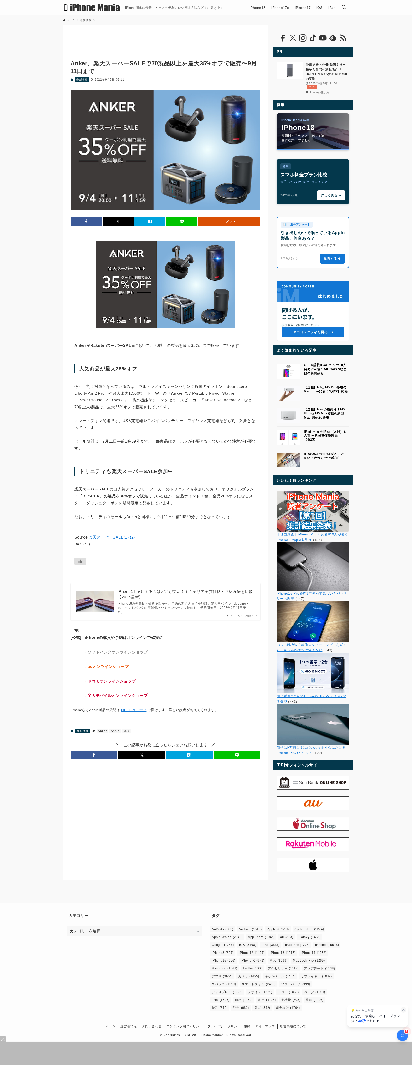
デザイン (260, 992)
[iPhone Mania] (92, 7)
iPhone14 (313, 952)
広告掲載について (293, 1026)
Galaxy (310, 937)
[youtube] (323, 38)
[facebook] (282, 38)
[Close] (3, 1039)
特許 (219, 1007)
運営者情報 (128, 1026)
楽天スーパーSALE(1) (109, 537)
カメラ (248, 976)
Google (223, 945)
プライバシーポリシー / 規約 (228, 1026)
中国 (220, 1000)
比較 (315, 1000)
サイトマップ (265, 1026)
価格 (243, 1000)
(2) (132, 537)
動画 (267, 1000)
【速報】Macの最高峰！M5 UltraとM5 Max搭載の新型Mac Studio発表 (324, 413)
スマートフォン (259, 984)
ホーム (110, 1026)
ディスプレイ (227, 992)
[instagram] (303, 38)
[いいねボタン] (80, 561)
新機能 (290, 1000)
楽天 (127, 731)
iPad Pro (297, 945)
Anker (102, 731)
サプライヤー (316, 976)
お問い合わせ (152, 1026)
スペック (224, 984)
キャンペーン (280, 976)
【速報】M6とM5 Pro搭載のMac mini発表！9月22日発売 (326, 389)
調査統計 (288, 1007)
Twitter (252, 968)
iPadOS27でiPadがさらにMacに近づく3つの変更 (324, 456)
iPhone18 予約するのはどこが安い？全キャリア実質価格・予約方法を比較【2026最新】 (185, 594)
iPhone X (252, 960)
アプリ (222, 976)
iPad (271, 945)
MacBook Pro (309, 960)
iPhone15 (223, 960)
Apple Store (309, 929)
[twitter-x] (292, 38)
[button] (86, 221)
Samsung (224, 968)
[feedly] (333, 38)
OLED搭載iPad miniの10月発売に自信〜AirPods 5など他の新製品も (325, 369)
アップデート (319, 968)
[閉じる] (403, 1010)
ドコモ (288, 992)
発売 (241, 1007)
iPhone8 (222, 952)
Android (250, 929)
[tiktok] (313, 38)
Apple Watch (227, 937)
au (286, 937)
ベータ (314, 992)
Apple (115, 731)
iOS (247, 945)
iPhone (327, 945)
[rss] (343, 38)
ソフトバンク (295, 984)
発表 (262, 1007)
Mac (278, 960)
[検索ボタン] (344, 7)
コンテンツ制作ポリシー (184, 1026)
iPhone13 (282, 952)
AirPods (222, 929)
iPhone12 (251, 952)
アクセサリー (283, 968)
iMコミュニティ (133, 710)
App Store (261, 937)
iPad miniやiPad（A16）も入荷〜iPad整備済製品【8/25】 (325, 436)
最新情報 (82, 79)
